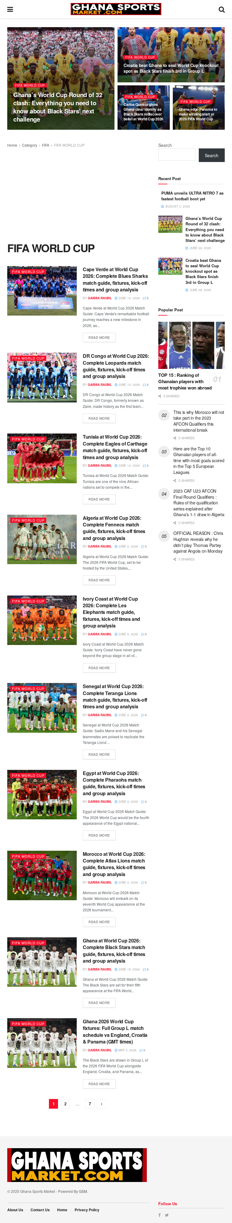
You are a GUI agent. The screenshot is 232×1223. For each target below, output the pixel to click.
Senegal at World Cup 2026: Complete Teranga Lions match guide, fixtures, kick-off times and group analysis (115, 696)
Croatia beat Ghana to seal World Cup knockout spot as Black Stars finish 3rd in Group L (171, 68)
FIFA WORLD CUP (30, 85)
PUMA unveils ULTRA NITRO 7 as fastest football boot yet (192, 195)
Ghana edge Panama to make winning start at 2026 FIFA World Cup (198, 114)
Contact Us (40, 1209)
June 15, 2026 (129, 969)
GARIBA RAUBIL (30, 129)
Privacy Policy (87, 1209)
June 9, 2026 (128, 546)
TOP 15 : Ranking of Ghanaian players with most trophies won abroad (185, 381)
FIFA (45, 145)
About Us (15, 1209)
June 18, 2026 (193, 129)
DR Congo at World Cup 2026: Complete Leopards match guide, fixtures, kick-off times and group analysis (116, 366)
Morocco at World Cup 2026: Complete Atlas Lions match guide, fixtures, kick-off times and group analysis (114, 864)
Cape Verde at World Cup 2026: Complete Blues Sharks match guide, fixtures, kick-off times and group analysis (115, 279)
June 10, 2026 (129, 298)
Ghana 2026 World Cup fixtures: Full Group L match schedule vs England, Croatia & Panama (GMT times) (115, 1031)
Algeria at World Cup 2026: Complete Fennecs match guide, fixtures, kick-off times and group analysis (114, 528)
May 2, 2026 (127, 1050)
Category (29, 145)
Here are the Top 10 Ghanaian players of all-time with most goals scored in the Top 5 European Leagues (198, 460)
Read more (99, 337)
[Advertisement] (78, 193)
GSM (83, 1191)
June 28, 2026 (59, 129)
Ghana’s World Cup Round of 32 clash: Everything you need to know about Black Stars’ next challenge (57, 106)
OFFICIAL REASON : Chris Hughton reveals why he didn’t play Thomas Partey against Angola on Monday (198, 542)
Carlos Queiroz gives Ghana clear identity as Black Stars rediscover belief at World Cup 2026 (143, 112)
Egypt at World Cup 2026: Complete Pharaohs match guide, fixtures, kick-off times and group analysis (114, 783)
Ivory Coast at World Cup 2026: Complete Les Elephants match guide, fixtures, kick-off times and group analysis (111, 612)
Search (165, 145)
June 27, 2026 (137, 129)
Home (12, 145)
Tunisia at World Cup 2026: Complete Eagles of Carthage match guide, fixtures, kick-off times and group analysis (115, 446)
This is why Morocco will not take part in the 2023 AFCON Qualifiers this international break (198, 421)
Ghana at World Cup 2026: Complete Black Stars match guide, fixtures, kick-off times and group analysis (114, 950)
